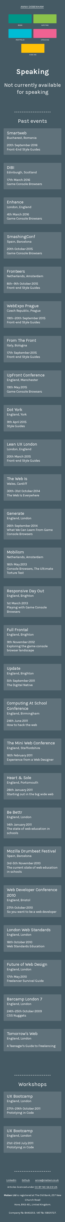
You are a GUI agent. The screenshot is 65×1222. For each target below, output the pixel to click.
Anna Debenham (32, 6)
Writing (45, 25)
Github (26, 1180)
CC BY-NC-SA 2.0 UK (46, 1187)
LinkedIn (11, 1180)
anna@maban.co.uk (47, 1180)
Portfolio (20, 40)
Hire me (32, 55)
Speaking (45, 40)
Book (20, 25)
